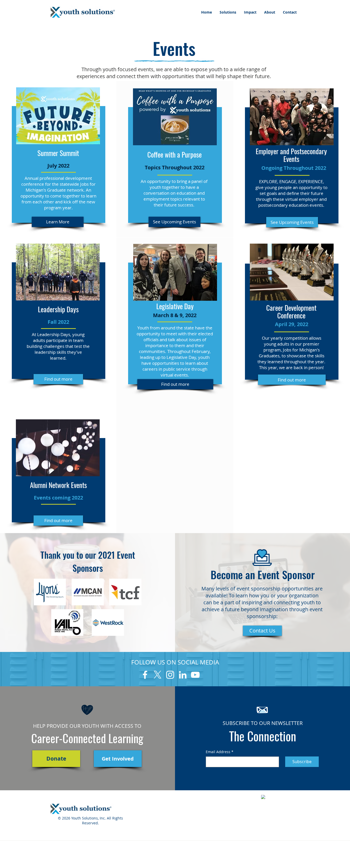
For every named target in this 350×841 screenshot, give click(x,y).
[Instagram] (170, 674)
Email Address (219, 751)
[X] (157, 674)
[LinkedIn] (182, 674)
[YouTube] (195, 674)
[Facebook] (145, 674)
